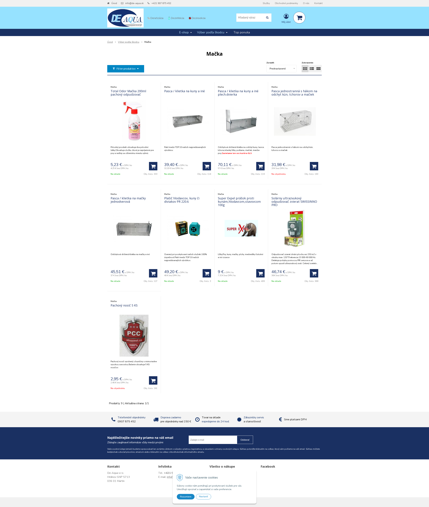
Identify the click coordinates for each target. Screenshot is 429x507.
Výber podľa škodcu (128, 42)
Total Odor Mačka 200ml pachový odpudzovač (128, 92)
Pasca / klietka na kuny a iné (184, 91)
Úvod (114, 3)
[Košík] (299, 17)
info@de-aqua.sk (134, 3)
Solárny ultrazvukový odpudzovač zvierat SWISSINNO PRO (294, 201)
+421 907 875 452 (161, 3)
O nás (306, 3)
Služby (266, 3)
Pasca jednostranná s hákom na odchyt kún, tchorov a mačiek (294, 92)
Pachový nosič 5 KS (124, 305)
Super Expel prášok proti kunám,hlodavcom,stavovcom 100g (239, 201)
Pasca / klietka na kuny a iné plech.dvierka (238, 92)
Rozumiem (185, 496)
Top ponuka (241, 32)
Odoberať (245, 440)
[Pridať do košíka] (153, 166)
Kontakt (318, 3)
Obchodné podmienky (286, 3)
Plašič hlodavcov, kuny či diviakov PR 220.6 (181, 200)
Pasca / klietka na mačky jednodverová (128, 200)
